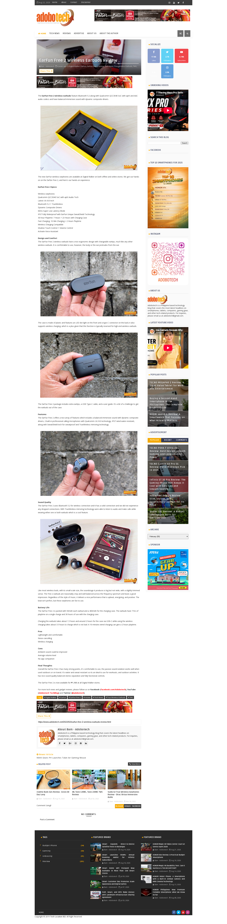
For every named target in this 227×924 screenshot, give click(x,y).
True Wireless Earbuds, (123, 66)
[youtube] (174, 3)
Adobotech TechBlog (49, 693)
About (63, 2)
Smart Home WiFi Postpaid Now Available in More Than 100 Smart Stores (118, 870)
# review (87, 697)
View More (135, 764)
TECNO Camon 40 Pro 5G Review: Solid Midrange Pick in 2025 (167, 467)
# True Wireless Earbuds (115, 697)
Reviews (67, 33)
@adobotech (78, 693)
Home (54, 2)
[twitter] (178, 3)
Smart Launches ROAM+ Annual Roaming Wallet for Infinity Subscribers (118, 857)
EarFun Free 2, (92, 66)
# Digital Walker (50, 697)
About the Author (109, 33)
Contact (73, 2)
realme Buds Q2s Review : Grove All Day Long (53, 793)
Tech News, (109, 66)
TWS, (135, 66)
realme (41, 772)
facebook (136, 806)
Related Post (44, 764)
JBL (75, 772)
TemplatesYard (108, 921)
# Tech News (98, 697)
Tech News (54, 33)
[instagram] (169, 3)
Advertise (79, 33)
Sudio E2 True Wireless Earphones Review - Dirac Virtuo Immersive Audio (123, 794)
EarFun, (84, 66)
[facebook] (183, 3)
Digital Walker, (74, 66)
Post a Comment (47, 819)
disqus (128, 806)
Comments (181, 440)
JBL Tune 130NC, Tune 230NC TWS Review (87, 793)
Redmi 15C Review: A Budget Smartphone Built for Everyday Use (167, 514)
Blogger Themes (134, 921)
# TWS (130, 697)
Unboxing (47, 856)
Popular (154, 440)
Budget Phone (50, 845)
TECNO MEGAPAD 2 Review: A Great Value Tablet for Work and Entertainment (167, 385)
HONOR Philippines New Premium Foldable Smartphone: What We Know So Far (169, 892)
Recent (168, 440)
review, (101, 66)
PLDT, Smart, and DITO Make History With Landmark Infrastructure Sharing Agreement (118, 894)
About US (92, 33)
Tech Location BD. (58, 916)
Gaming (46, 851)
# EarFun (62, 697)
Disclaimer (86, 2)
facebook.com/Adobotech (113, 689)
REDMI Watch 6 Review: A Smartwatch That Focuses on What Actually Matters (167, 417)
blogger (119, 806)
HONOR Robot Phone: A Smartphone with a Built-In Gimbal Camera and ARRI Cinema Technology (169, 879)
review (112, 772)
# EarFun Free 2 (75, 697)
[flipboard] (188, 3)
